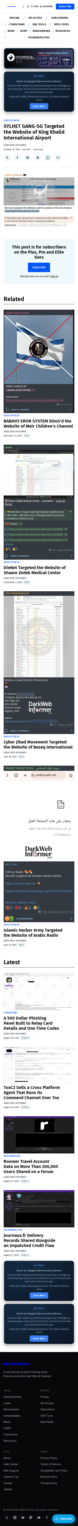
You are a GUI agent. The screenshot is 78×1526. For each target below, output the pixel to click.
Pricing (14, 18)
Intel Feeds (61, 24)
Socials (8, 1483)
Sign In (54, 276)
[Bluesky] (23, 1517)
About (7, 1458)
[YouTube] (39, 1517)
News (11, 31)
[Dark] (23, 6)
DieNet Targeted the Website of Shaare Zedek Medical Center (34, 570)
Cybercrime (17, 24)
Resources (63, 31)
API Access (35, 18)
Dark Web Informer (15, 145)
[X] (7, 1517)
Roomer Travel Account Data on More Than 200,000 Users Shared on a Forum (31, 1166)
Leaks (7, 1403)
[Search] (28, 6)
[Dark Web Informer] (39, 1364)
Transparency (48, 1483)
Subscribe (65, 6)
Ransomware (41, 31)
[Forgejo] (47, 1517)
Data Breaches (12, 1156)
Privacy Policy (48, 1458)
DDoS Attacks (11, 120)
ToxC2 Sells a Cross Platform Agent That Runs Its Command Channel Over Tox (32, 1092)
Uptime (8, 1489)
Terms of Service (50, 1464)
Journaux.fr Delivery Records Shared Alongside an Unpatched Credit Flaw (29, 1240)
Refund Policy (48, 1476)
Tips (36, 6)
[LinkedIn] (15, 1517)
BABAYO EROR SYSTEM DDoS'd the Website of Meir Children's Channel (38, 424)
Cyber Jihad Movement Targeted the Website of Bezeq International (38, 744)
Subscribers (60, 18)
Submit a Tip (11, 1476)
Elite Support (11, 1470)
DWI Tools (39, 24)
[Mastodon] (31, 1517)
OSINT (24, 31)
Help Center (11, 1464)
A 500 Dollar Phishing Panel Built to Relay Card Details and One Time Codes (31, 1023)
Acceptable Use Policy (54, 1470)
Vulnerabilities (39, 37)
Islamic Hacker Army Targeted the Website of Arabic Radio (33, 933)
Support (48, 6)
